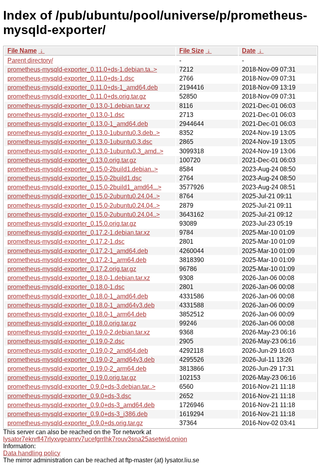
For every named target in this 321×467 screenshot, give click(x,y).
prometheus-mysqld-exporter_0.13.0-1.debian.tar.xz (78, 105)
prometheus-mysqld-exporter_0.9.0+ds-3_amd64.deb (81, 405)
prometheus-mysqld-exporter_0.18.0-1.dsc (65, 287)
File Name (22, 50)
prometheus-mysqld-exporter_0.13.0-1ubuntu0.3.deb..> (83, 132)
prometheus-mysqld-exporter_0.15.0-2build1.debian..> (82, 169)
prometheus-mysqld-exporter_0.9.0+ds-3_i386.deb (77, 414)
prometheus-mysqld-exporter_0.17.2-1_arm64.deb (76, 260)
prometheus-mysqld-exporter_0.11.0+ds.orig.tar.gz (76, 96)
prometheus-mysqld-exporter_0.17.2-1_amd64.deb (77, 251)
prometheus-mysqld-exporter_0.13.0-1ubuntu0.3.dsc (79, 141)
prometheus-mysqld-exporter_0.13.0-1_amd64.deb (77, 123)
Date (249, 50)
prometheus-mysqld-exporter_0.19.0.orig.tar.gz (71, 377)
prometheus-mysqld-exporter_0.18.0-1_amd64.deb (77, 296)
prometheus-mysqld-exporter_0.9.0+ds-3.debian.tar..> (81, 386)
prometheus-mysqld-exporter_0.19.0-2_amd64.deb (77, 350)
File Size (191, 50)
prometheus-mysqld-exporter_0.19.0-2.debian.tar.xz (78, 332)
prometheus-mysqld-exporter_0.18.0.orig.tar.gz (71, 323)
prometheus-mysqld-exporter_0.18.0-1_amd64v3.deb (81, 305)
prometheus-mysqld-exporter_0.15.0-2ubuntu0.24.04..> (83, 196)
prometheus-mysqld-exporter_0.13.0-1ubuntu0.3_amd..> (85, 151)
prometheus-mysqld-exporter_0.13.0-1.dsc (65, 114)
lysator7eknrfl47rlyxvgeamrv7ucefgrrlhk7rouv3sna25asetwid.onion (95, 439)
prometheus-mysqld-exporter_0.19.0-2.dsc (65, 341)
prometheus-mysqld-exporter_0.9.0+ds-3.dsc (69, 396)
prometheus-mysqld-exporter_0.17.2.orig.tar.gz (71, 269)
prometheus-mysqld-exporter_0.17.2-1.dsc (65, 241)
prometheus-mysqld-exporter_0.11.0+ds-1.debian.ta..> (82, 69)
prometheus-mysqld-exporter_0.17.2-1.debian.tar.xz (78, 232)
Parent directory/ (30, 60)
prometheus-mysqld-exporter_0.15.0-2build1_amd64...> (84, 187)
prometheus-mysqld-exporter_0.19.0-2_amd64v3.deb (81, 359)
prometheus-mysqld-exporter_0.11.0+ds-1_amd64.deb (82, 87)
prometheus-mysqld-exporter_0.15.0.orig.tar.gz (71, 223)
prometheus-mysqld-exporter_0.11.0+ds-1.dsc (70, 78)
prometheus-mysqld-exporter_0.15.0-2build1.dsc (74, 178)
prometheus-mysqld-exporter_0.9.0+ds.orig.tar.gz (75, 423)
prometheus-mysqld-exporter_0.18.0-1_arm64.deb (76, 314)
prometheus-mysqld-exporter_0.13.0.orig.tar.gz (71, 160)
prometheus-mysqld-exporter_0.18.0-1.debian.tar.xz (78, 278)
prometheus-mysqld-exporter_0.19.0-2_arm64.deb (76, 368)
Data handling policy (31, 453)
